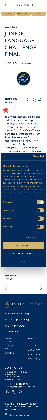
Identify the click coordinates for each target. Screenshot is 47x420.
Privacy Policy (12, 410)
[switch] (40, 210)
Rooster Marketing (23, 415)
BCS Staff (33, 345)
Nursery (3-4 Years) (17, 313)
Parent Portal (9, 339)
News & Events (9, 347)
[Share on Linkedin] (40, 100)
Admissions (34, 354)
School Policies (32, 339)
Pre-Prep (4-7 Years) (17, 319)
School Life (12, 331)
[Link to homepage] (19, 5)
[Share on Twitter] (34, 100)
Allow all (23, 245)
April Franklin (11, 275)
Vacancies (34, 350)
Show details (32, 237)
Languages (11, 62)
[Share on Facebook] (27, 100)
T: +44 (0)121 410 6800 (16, 384)
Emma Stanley (26, 63)
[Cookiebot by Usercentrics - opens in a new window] (33, 156)
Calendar (34, 359)
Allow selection (23, 253)
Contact (10, 353)
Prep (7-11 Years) (15, 326)
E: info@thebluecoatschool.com (20, 386)
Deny (23, 261)
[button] (40, 5)
